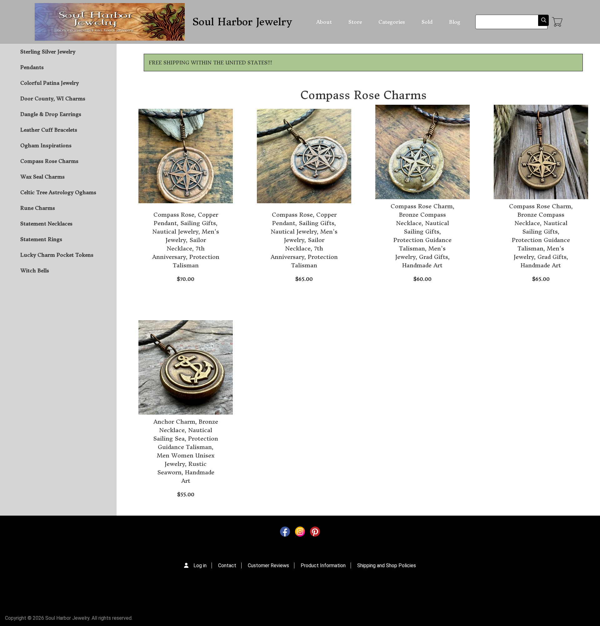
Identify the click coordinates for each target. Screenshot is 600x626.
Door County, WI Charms (52, 98)
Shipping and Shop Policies (386, 565)
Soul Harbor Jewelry (242, 22)
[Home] (110, 22)
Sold (427, 22)
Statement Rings (41, 239)
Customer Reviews (268, 565)
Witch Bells (34, 270)
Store (355, 22)
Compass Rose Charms (49, 161)
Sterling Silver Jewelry (47, 51)
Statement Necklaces (46, 223)
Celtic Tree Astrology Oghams (58, 192)
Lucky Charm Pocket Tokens (56, 255)
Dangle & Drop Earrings (50, 114)
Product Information (323, 565)
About (324, 22)
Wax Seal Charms (42, 177)
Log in (200, 565)
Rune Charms (37, 208)
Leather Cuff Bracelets (48, 130)
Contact (227, 565)
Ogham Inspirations (46, 145)
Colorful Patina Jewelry (49, 83)
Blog (454, 22)
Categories (391, 22)
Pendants (32, 67)
